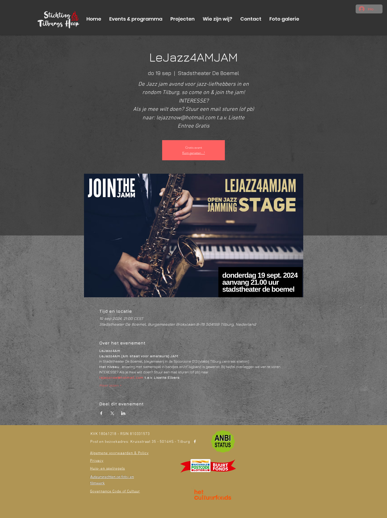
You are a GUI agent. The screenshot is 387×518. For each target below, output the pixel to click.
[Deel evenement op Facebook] (101, 413)
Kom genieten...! (193, 152)
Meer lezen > (110, 385)
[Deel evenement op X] (112, 413)
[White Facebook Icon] (195, 441)
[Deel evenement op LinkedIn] (123, 413)
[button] (135, 19)
